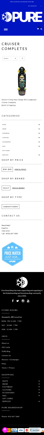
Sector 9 (6, 188)
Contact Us (6, 355)
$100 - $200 (7, 169)
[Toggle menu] (39, 124)
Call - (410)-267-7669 (10, 233)
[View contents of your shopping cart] (38, 28)
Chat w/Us (6, 231)
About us (5, 343)
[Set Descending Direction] (22, 58)
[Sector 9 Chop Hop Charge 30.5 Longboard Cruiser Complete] (22, 81)
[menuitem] (22, 124)
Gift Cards (6, 347)
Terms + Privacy (8, 368)
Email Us (5, 228)
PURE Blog (6, 351)
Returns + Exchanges (10, 360)
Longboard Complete (10, 206)
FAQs (4, 364)
